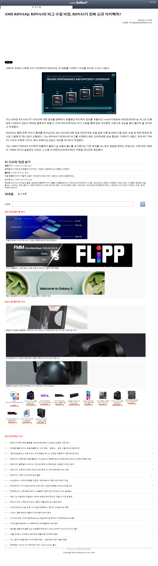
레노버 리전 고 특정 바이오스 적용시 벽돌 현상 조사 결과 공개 (33, 502)
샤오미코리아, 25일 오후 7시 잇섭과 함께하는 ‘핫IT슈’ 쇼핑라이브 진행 (37, 507)
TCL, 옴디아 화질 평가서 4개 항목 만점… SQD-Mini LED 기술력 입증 (36, 540)
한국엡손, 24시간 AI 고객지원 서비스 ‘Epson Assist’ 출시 (30, 545)
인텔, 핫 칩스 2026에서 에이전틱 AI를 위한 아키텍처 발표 (31, 534)
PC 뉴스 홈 (36, 7)
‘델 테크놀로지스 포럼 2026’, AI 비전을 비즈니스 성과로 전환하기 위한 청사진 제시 (42, 453)
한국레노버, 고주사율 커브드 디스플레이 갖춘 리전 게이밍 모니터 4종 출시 (38, 491)
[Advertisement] (79, 42)
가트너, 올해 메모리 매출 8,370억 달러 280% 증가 (28, 513)
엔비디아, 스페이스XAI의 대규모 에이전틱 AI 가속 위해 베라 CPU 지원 (37, 470)
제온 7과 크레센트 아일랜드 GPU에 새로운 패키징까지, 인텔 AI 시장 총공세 (38, 497)
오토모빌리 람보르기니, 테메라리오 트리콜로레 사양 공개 (31, 523)
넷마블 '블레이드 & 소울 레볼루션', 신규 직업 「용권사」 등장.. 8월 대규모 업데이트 (42, 448)
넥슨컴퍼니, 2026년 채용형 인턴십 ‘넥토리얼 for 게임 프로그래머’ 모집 (36, 480)
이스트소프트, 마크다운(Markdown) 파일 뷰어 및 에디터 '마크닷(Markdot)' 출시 (40, 518)
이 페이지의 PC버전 (82, 549)
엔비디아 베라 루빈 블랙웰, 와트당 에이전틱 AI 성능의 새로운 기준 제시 (37, 443)
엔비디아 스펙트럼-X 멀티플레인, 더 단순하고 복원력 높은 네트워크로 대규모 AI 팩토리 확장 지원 (48, 459)
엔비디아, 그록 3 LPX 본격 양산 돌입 (22, 475)
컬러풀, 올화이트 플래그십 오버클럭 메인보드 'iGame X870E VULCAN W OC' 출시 (41, 529)
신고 (30, 166)
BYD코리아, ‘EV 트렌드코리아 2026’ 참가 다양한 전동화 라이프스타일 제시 (38, 486)
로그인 (70, 549)
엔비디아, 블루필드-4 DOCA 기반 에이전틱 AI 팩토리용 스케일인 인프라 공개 (39, 464)
